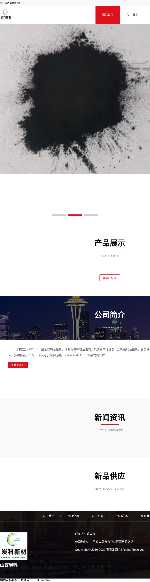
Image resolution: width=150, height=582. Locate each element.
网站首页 (108, 14)
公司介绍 (73, 516)
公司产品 (122, 516)
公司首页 (48, 516)
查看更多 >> (110, 277)
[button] (59, 215)
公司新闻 (97, 516)
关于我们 (132, 14)
